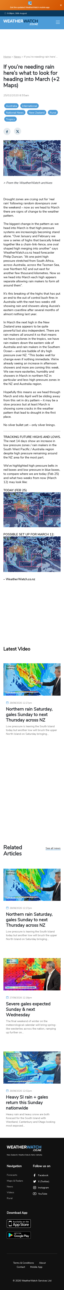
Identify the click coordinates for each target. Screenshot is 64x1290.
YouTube (42, 1193)
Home (7, 57)
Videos (10, 1192)
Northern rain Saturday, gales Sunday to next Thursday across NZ (29, 714)
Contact (21, 1267)
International (29, 106)
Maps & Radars (15, 1180)
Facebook (43, 1175)
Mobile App (36, 1267)
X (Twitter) (43, 1181)
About (42, 1263)
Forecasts (12, 1175)
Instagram (43, 1187)
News (17, 57)
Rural (53, 113)
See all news (53, 848)
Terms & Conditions (23, 1263)
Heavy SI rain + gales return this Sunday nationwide (27, 1102)
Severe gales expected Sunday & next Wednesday (28, 1009)
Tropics (10, 119)
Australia (11, 106)
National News (15, 113)
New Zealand (37, 113)
